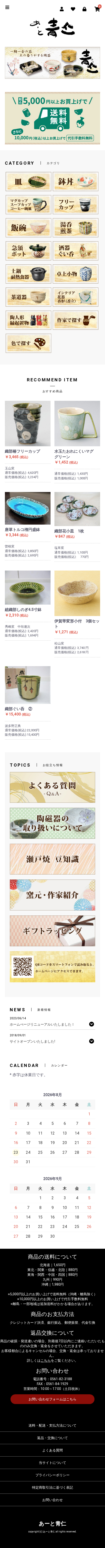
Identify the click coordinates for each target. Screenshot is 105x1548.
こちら (46, 1360)
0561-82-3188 (61, 1379)
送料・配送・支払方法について (52, 1425)
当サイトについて (52, 1463)
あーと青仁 (52, 1524)
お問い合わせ (52, 1500)
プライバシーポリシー (52, 1475)
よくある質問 (52, 1450)
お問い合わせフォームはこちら (52, 1399)
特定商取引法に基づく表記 (52, 1487)
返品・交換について (52, 1438)
